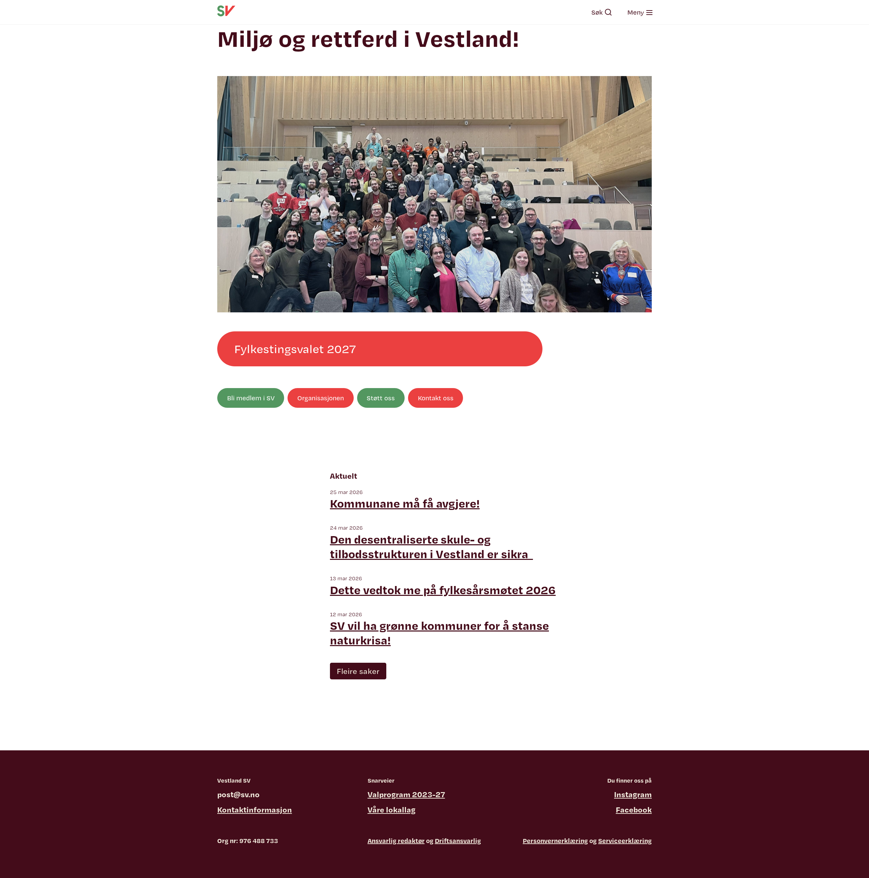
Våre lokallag (391, 809)
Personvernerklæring (555, 840)
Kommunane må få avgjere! (405, 503)
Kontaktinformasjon (254, 809)
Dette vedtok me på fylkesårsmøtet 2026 (443, 590)
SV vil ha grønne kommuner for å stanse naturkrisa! (439, 632)
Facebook (634, 809)
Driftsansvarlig (458, 840)
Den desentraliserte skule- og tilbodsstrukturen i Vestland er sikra (431, 546)
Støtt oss (381, 398)
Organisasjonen (320, 398)
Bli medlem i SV (251, 398)
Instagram (633, 794)
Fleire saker (358, 670)
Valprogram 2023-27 (406, 794)
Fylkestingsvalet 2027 (295, 349)
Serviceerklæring (625, 840)
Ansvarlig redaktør (396, 840)
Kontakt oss (436, 398)
